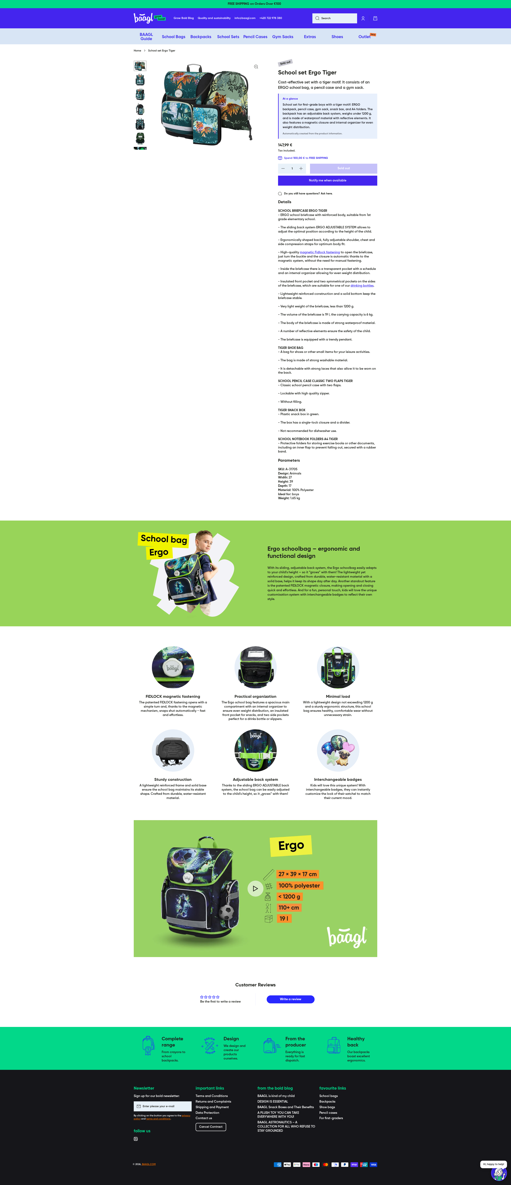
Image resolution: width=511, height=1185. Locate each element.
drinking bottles (362, 285)
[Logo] (150, 18)
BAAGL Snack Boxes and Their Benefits (285, 1107)
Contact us (204, 1118)
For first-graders (331, 1118)
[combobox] (334, 18)
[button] (375, 18)
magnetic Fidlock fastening (320, 252)
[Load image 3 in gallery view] (140, 94)
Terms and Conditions (212, 1096)
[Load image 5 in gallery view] (140, 123)
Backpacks (327, 1101)
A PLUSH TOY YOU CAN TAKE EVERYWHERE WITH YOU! (278, 1115)
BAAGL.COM (149, 1164)
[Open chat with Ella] (499, 1173)
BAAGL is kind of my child (276, 1096)
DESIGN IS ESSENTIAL (272, 1101)
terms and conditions (158, 1119)
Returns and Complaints (213, 1101)
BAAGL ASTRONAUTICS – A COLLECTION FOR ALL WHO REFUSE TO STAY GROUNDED (286, 1127)
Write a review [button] (290, 999)
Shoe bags (327, 1107)
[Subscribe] (187, 1106)
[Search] (315, 18)
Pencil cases (328, 1113)
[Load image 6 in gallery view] (140, 138)
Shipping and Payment (212, 1107)
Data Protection (207, 1113)
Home (137, 50)
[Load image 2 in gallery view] (140, 79)
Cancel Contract (211, 1126)
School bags (328, 1096)
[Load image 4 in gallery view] (140, 109)
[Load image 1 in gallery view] (140, 66)
